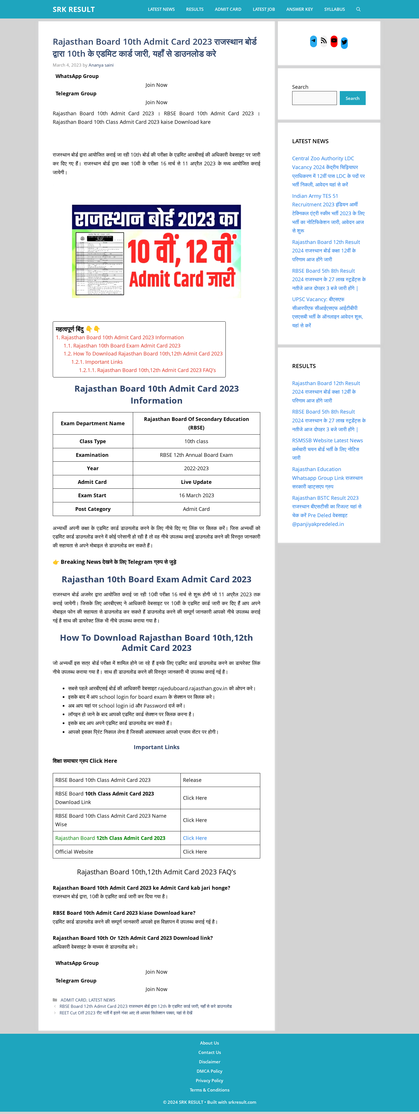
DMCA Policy (209, 1071)
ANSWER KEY (299, 9)
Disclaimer (209, 1061)
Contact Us (209, 1052)
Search (300, 86)
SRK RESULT (74, 9)
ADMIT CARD (228, 9)
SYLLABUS (334, 9)
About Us (209, 1043)
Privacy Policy (209, 1080)
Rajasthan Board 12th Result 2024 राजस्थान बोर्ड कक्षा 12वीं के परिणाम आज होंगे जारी (326, 251)
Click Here (195, 838)
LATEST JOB (264, 9)
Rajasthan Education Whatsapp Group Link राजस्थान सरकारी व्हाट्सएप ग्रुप (327, 478)
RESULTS (195, 9)
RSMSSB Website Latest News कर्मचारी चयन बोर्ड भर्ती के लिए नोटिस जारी (327, 449)
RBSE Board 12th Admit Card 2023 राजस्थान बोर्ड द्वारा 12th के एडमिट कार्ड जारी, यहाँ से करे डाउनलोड (146, 1006)
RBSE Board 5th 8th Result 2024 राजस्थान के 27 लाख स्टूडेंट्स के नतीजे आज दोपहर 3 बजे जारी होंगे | (329, 279)
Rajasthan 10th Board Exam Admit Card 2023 (126, 345)
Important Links (104, 361)
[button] (358, 9)
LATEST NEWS (161, 9)
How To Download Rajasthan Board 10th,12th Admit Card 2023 (148, 353)
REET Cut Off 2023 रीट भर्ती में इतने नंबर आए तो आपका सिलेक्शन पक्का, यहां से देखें (126, 1013)
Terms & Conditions (209, 1090)
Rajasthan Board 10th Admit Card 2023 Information (122, 337)
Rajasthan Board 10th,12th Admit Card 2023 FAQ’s (156, 370)
